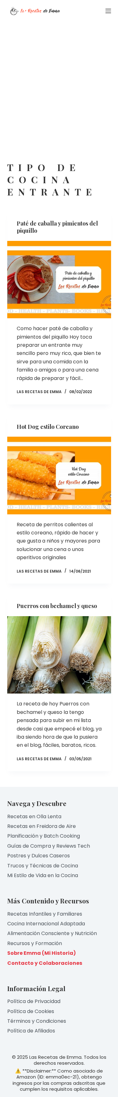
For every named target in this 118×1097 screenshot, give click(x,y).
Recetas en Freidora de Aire (41, 826)
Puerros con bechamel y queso (57, 606)
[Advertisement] (59, 84)
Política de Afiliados (31, 1030)
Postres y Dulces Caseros (38, 855)
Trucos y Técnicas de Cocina (42, 865)
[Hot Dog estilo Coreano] (59, 475)
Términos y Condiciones (36, 1021)
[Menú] (108, 11)
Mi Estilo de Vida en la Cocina (42, 875)
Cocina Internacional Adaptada (46, 923)
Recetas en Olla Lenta (34, 816)
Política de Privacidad (33, 1001)
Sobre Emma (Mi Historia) (41, 953)
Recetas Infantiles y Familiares (44, 914)
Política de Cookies (30, 1011)
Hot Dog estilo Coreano (48, 426)
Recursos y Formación (34, 943)
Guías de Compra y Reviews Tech (48, 846)
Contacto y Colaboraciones (44, 963)
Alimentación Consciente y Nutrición (52, 933)
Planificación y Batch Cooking (43, 836)
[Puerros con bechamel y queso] (59, 655)
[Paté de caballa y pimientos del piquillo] (59, 280)
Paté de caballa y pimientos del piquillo (57, 227)
